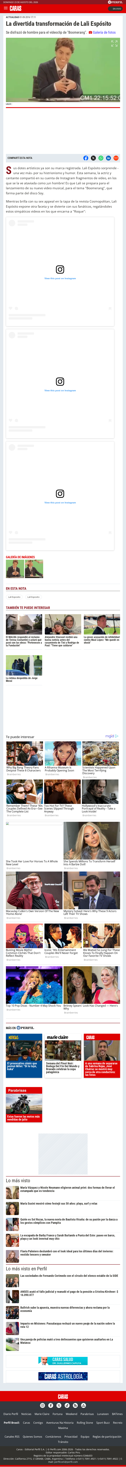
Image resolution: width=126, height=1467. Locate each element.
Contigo (38, 1422)
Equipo (85, 1436)
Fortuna (58, 1414)
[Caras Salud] (63, 1364)
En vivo (117, 8)
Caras (26, 1422)
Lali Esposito (14, 596)
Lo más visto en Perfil (26, 1269)
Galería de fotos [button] (104, 32)
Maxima (63, 1428)
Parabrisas (87, 1414)
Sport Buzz (103, 1422)
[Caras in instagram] (42, 1405)
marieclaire (63, 1037)
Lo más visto (18, 1180)
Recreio (117, 1422)
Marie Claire (42, 1414)
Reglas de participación (107, 1436)
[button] (63, 73)
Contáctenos (53, 1436)
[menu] (5, 9)
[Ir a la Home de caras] (15, 10)
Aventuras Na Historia (60, 1422)
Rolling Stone (85, 1422)
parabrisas (24, 1091)
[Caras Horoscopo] (63, 1379)
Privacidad (70, 1436)
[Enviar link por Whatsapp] (100, 158)
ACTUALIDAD (12, 17)
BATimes (117, 1414)
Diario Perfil (10, 1414)
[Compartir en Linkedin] (108, 158)
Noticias (26, 1414)
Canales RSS (12, 1436)
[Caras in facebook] (50, 1405)
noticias (24, 1037)
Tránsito (63, 1442)
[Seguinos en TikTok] (67, 1405)
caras (102, 1037)
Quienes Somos (32, 1436)
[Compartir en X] (93, 158)
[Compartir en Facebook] (85, 158)
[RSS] (75, 1405)
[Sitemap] (83, 1405)
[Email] (116, 158)
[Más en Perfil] (25, 1028)
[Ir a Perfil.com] (115, 3)
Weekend (71, 1414)
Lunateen (103, 1414)
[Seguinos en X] (58, 1405)
